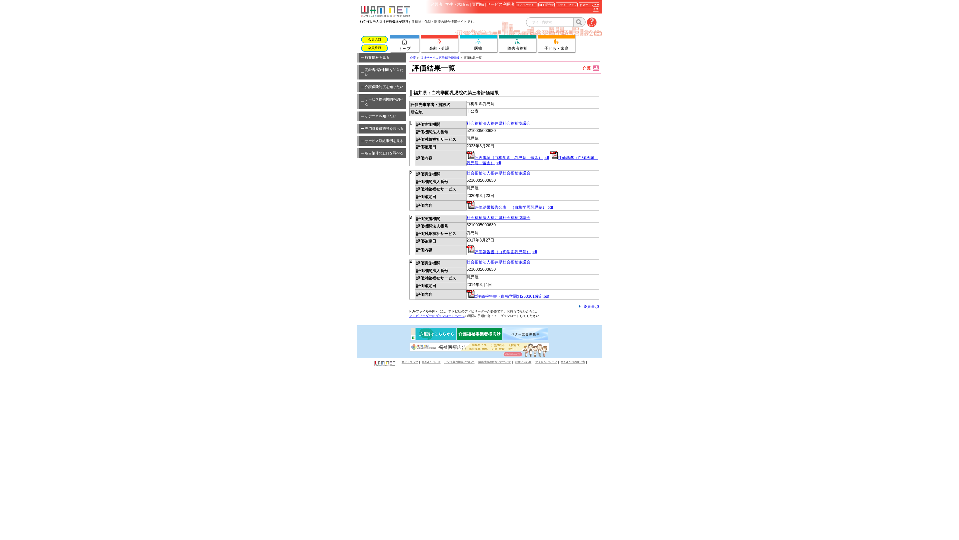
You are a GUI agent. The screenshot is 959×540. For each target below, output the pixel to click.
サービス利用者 (501, 4)
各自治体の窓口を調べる (384, 153)
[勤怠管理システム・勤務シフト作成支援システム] (479, 339)
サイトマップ (410, 362)
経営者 (437, 4)
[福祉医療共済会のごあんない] (433, 339)
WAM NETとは (431, 362)
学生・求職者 (457, 4)
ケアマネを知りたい (380, 116)
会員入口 (374, 39)
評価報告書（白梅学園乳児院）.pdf (506, 252)
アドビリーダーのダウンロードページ (437, 316)
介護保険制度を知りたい (384, 87)
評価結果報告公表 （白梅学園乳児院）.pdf (514, 207)
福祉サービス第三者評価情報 (439, 58)
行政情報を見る (377, 58)
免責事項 (591, 306)
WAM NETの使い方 (573, 362)
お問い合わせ (523, 362)
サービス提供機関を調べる (384, 101)
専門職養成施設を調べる (384, 128)
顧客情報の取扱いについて (494, 362)
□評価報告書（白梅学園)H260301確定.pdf (512, 296)
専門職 (478, 4)
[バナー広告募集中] (525, 339)
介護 (413, 58)
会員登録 (374, 48)
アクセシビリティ (546, 362)
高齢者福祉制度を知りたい (384, 72)
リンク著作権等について (459, 362)
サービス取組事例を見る (384, 141)
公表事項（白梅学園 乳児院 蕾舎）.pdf (512, 158)
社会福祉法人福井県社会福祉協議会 (498, 123)
